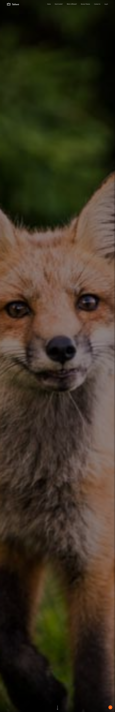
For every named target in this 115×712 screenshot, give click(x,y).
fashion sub (57, 372)
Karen (57, 388)
